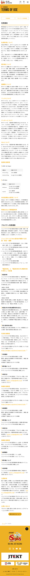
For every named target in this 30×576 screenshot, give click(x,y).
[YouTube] (16, 548)
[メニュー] (27, 2)
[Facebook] (20, 548)
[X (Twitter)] (13, 548)
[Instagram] (10, 548)
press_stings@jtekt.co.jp (14, 380)
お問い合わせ (15, 568)
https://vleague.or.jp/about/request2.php (13, 350)
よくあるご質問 (6, 571)
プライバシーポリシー (22, 571)
